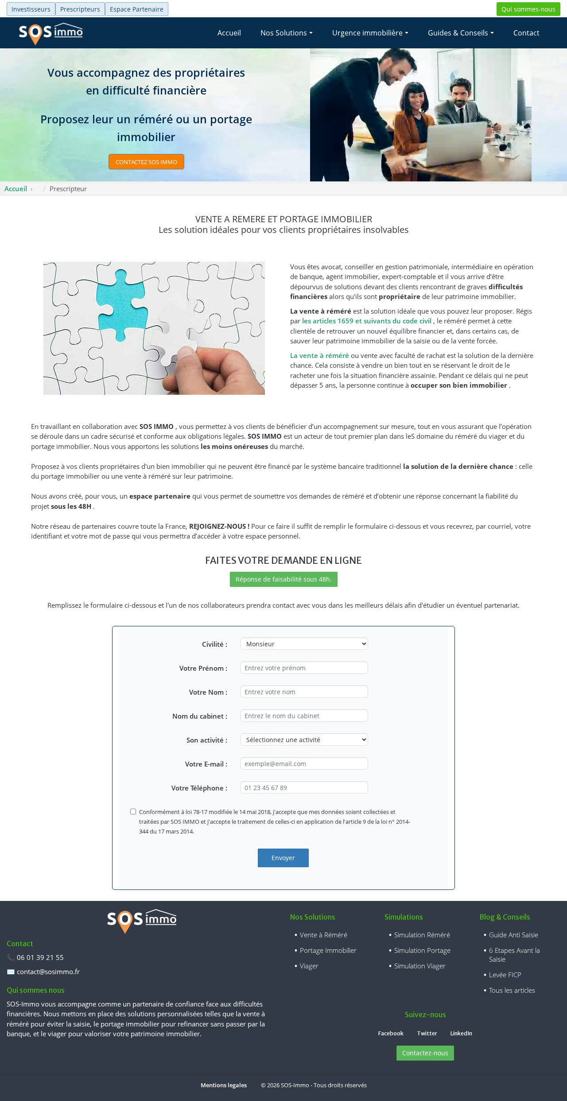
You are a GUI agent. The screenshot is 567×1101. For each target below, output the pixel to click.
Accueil (229, 33)
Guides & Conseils (458, 33)
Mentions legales (224, 1085)
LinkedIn (461, 1033)
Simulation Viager (420, 965)
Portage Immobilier (328, 950)
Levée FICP (505, 974)
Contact (526, 33)
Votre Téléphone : (199, 787)
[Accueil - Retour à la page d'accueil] (51, 32)
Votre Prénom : (203, 668)
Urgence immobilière (367, 33)
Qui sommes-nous (528, 9)
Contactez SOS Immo (146, 162)
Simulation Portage (422, 950)
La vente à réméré (320, 355)
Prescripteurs (80, 9)
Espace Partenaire (136, 9)
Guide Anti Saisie (513, 934)
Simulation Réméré (422, 934)
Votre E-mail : (206, 763)
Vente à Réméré (323, 934)
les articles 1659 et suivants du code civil (367, 320)
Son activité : (206, 739)
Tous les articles (512, 990)
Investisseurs (31, 9)
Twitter (427, 1033)
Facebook (391, 1033)
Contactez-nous (425, 1053)
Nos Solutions (283, 33)
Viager (309, 965)
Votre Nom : (208, 692)
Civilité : (214, 644)
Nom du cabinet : (199, 716)
